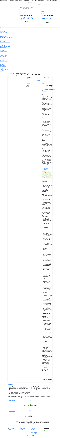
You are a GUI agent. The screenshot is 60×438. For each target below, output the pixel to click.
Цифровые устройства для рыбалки (5, 46)
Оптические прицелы (3, 56)
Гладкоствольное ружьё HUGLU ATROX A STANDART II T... (30, 405)
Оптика (1, 49)
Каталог (11, 73)
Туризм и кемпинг (2, 58)
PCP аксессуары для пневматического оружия (6, 37)
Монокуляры (2, 52)
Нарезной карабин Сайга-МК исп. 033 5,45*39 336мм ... (30, 409)
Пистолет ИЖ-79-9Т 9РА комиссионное (30, 416)
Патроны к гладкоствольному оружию (5, 42)
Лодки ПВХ (1, 64)
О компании (21, 429)
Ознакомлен (30, 2)
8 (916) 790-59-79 (46, 169)
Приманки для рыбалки (3, 47)
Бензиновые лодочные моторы (4, 63)
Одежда (1, 71)
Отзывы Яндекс (10, 384)
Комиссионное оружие (3, 35)
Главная (9, 73)
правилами (29, 19)
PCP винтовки (2, 38)
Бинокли (1, 54)
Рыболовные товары (3, 45)
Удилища (1, 48)
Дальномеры (2, 50)
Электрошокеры (2, 70)
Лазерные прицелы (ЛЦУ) (3, 51)
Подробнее (30, 406)
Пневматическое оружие (3, 36)
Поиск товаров (21, 25)
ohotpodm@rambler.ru (34, 432)
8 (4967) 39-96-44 (46, 167)
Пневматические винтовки (3, 39)
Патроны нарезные (2, 41)
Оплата (21, 430)
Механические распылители (4, 69)
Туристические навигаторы (3, 60)
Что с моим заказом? (28, 3)
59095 (31, 77)
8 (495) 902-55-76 (46, 168)
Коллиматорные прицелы (3, 55)
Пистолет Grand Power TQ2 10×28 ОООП (30, 401)
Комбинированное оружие (3, 32)
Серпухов (23, 3)
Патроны (1, 40)
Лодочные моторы (11, 432)
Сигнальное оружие (2, 34)
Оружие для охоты (2, 29)
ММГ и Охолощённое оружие (4, 33)
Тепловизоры (2, 57)
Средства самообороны (3, 67)
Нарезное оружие (2, 31)
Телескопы (1, 53)
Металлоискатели (2, 59)
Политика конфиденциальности (24, 428)
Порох (1, 44)
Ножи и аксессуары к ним (3, 61)
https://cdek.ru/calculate (46, 105)
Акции (21, 431)
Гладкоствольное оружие (3, 30)
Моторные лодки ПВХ (3, 66)
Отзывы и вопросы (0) (11, 383)
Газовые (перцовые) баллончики (4, 68)
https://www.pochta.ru (48, 137)
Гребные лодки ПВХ (2, 65)
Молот (14, 73)
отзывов (28, 83)
